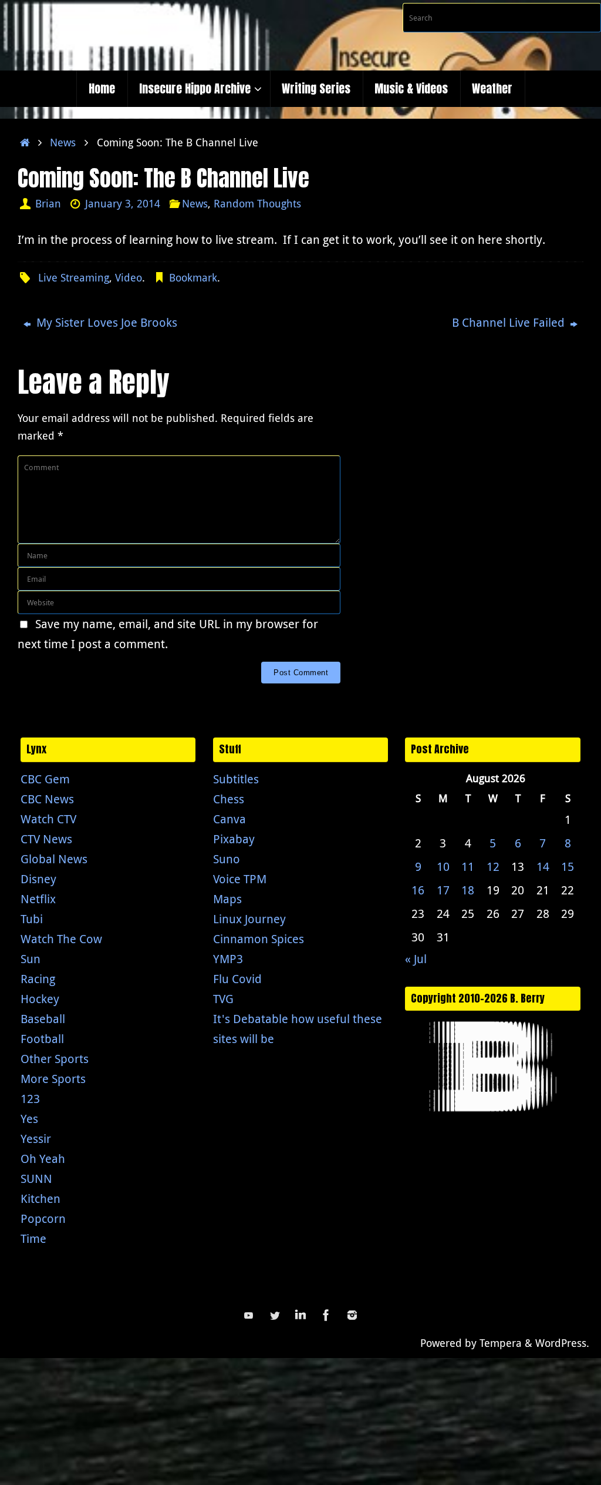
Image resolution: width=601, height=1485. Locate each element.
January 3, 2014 (122, 203)
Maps (227, 899)
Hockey (40, 999)
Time (33, 1238)
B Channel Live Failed (510, 322)
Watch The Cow (61, 939)
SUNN (36, 1178)
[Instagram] (352, 1315)
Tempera (501, 1343)
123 (30, 1099)
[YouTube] (249, 1315)
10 (443, 866)
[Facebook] (326, 1315)
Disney (38, 879)
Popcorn (43, 1218)
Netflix (38, 899)
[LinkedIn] (300, 1315)
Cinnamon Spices (258, 939)
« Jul (416, 959)
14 (542, 866)
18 (467, 890)
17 (443, 890)
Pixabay (234, 839)
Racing (38, 979)
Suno (226, 859)
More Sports (53, 1079)
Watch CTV (48, 819)
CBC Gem (45, 779)
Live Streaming (73, 277)
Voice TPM (239, 879)
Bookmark (193, 277)
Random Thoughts (257, 203)
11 (467, 866)
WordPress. (562, 1343)
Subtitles (236, 779)
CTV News (46, 839)
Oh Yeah (43, 1158)
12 (493, 866)
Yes (29, 1119)
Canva (229, 819)
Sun (30, 959)
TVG (223, 999)
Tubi (32, 919)
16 (417, 890)
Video (128, 277)
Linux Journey (249, 919)
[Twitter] (275, 1315)
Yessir (36, 1139)
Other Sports (55, 1059)
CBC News (47, 799)
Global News (54, 859)
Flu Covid (237, 979)
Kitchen (40, 1198)
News (63, 142)
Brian (48, 203)
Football (42, 1039)
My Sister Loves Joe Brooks (105, 322)
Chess (228, 799)
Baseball (43, 1019)
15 (567, 866)
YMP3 (228, 959)
